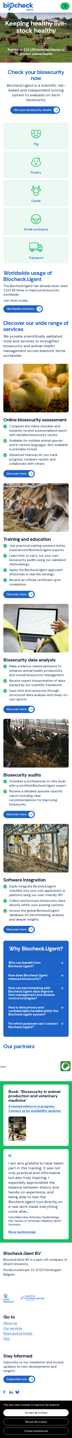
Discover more (16, 473)
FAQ (6, 1311)
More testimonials (22, 1204)
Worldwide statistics (20, 309)
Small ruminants (36, 229)
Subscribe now (17, 1352)
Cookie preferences (36, 1431)
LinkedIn (12, 1364)
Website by (10, 1376)
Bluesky (18, 1364)
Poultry (36, 172)
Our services (12, 1301)
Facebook (6, 1364)
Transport (36, 258)
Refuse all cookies (36, 1422)
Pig (36, 144)
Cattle (36, 201)
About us (10, 1296)
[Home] (18, 6)
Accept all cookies (36, 1412)
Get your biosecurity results (33, 110)
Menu (64, 6)
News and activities (17, 1306)
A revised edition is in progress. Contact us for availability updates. (34, 1108)
